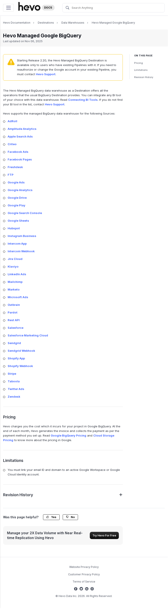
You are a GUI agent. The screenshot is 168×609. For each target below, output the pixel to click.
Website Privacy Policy (84, 567)
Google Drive (17, 197)
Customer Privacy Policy (84, 574)
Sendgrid (14, 343)
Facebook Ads (18, 151)
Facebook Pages (20, 159)
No (72, 517)
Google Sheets (18, 220)
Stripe (12, 373)
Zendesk (14, 396)
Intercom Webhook (21, 251)
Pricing (138, 62)
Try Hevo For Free (104, 535)
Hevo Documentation (16, 22)
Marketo (14, 289)
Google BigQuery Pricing (68, 435)
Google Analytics (20, 190)
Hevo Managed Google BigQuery (113, 22)
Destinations (46, 22)
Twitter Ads (16, 389)
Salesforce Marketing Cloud (28, 335)
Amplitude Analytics (22, 128)
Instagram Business (22, 236)
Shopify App (16, 358)
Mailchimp (15, 282)
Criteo (12, 144)
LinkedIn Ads (17, 274)
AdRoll (12, 121)
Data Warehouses (72, 22)
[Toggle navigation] (8, 8)
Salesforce (15, 327)
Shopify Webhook (20, 366)
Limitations (140, 69)
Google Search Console (25, 213)
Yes (53, 517)
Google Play (16, 205)
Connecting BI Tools (83, 99)
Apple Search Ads (20, 136)
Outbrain (14, 304)
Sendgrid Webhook (21, 350)
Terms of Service (84, 581)
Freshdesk (15, 167)
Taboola (14, 381)
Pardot (12, 312)
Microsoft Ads (18, 297)
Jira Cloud (15, 259)
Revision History (143, 77)
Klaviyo (13, 266)
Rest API (14, 320)
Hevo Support (45, 74)
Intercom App (17, 243)
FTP (11, 174)
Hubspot (14, 228)
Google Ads (16, 182)
